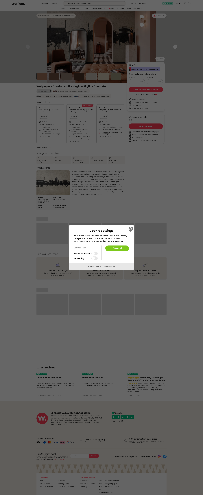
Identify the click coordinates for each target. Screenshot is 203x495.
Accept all (117, 248)
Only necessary (80, 248)
